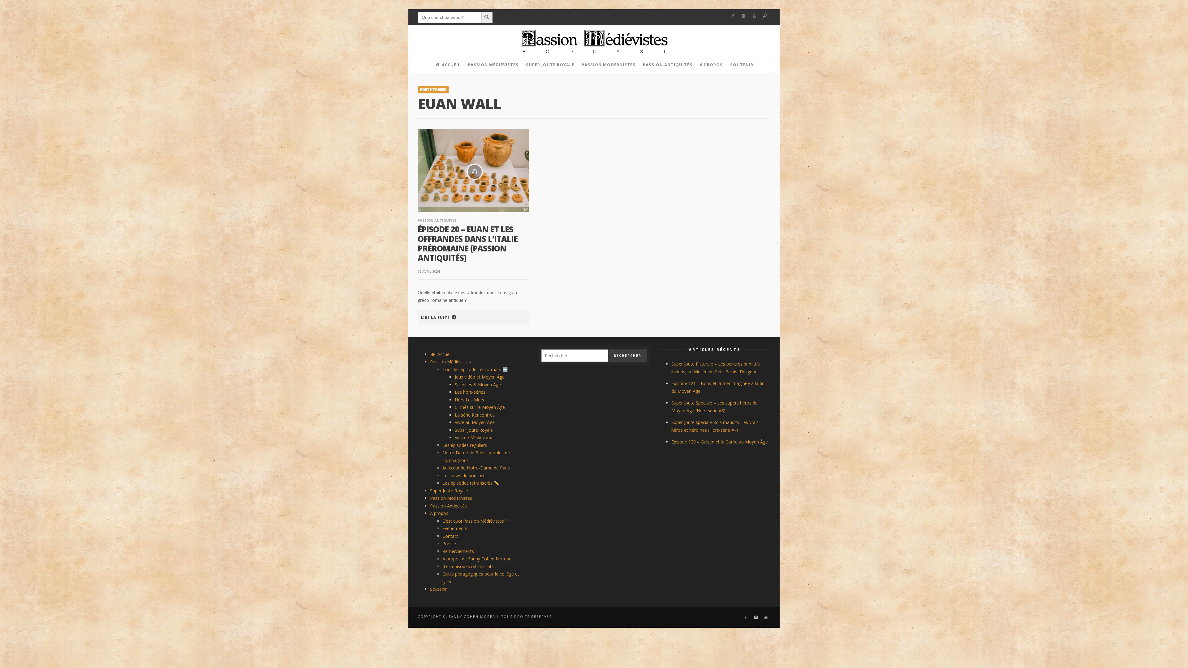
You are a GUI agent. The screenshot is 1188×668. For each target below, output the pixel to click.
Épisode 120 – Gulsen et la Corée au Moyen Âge (719, 442)
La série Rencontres (475, 415)
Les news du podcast (463, 475)
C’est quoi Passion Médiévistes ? (474, 521)
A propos (439, 513)
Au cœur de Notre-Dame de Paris (476, 468)
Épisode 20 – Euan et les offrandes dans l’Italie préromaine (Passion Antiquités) (468, 244)
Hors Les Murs (469, 400)
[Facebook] (732, 16)
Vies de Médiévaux (473, 437)
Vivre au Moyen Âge (475, 422)
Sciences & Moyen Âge (478, 385)
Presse (449, 543)
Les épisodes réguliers (464, 445)
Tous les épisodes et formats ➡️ (475, 369)
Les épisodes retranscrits (468, 566)
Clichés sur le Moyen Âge (480, 407)
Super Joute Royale (474, 430)
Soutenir (438, 589)
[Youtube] (754, 16)
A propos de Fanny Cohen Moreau (476, 559)
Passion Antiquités (437, 220)
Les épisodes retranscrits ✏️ (470, 483)
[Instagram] (743, 16)
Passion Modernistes (451, 498)
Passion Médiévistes (450, 362)
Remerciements (458, 551)
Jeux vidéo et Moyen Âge (480, 377)
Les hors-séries (470, 392)
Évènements (454, 528)
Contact (450, 536)
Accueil (443, 354)
